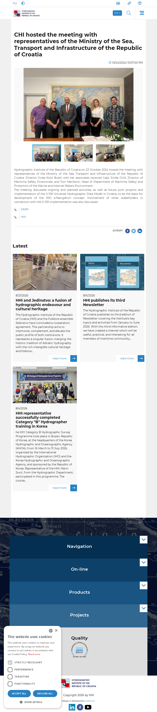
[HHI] (28, 13)
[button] (139, 71)
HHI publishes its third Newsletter (104, 302)
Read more (34, 654)
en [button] (116, 13)
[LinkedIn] (71, 707)
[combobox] (51, 631)
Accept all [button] (19, 693)
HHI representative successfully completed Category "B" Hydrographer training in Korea (41, 420)
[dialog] (32, 667)
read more (59, 358)
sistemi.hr (90, 701)
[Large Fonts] (14, 3)
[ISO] (78, 652)
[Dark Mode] (22, 3)
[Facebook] (127, 232)
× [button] (56, 630)
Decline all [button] (45, 693)
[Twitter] (133, 232)
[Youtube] (87, 707)
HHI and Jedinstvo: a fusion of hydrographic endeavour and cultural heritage (43, 304)
